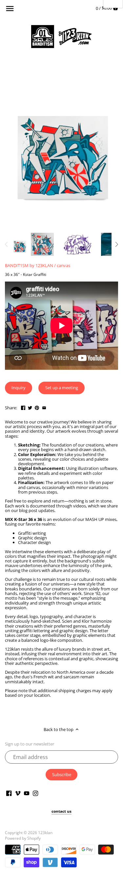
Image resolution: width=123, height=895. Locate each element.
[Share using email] (44, 407)
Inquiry (18, 388)
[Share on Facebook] (23, 407)
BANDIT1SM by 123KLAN (29, 265)
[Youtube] (26, 793)
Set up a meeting (61, 388)
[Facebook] (8, 793)
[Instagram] (35, 793)
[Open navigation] (10, 9)
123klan (45, 832)
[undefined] (6, 244)
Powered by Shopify (23, 838)
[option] (19, 244)
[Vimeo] (17, 793)
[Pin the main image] (37, 407)
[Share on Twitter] (30, 407)
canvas (63, 265)
